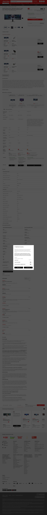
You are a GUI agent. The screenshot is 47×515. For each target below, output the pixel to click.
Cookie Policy (15, 257)
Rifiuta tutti (18, 267)
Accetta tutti (28, 267)
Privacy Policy (15, 258)
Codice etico (18, 258)
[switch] (30, 262)
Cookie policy (21, 258)
